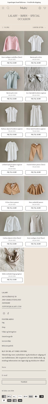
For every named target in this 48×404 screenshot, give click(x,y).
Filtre (6, 27)
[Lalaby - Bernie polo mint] (12, 79)
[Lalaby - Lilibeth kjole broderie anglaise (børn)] (12, 150)
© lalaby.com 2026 (8, 391)
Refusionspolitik (7, 346)
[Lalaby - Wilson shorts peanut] (12, 188)
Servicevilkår (6, 341)
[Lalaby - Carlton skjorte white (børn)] (12, 224)
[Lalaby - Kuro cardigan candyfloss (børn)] (12, 43)
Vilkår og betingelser (9, 332)
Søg (3, 322)
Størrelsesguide (7, 336)
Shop (3, 327)
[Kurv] (44, 8)
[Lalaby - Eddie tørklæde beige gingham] (12, 260)
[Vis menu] (3, 8)
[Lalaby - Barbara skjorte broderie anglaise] (12, 115)
